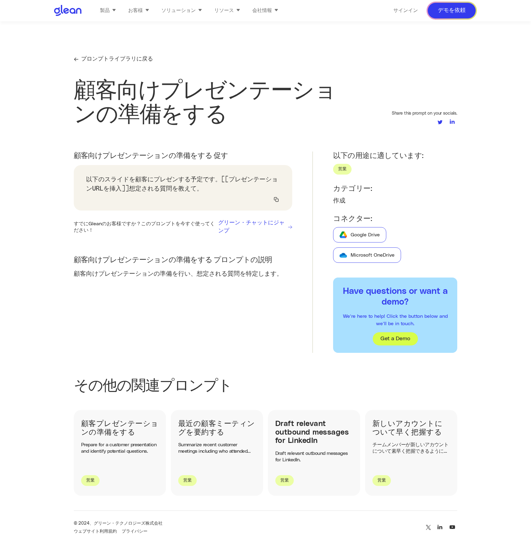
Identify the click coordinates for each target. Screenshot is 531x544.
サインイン (405, 10)
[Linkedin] (440, 527)
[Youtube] (452, 527)
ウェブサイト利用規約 (95, 531)
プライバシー (135, 531)
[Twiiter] (428, 527)
